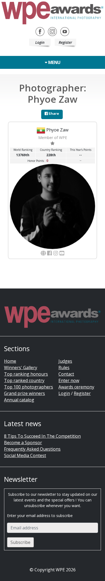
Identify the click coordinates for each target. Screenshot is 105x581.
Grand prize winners (24, 393)
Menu (54, 62)
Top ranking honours (26, 374)
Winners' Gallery (20, 367)
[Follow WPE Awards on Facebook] (40, 31)
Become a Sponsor (23, 442)
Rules (63, 367)
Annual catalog (19, 400)
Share (53, 113)
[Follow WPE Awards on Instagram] (52, 31)
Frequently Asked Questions (32, 449)
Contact (66, 374)
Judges (65, 361)
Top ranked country (24, 380)
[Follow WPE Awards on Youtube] (64, 31)
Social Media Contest (25, 455)
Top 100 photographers (28, 387)
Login (39, 42)
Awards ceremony (76, 387)
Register (65, 42)
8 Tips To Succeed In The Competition (42, 436)
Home (10, 361)
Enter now (68, 380)
